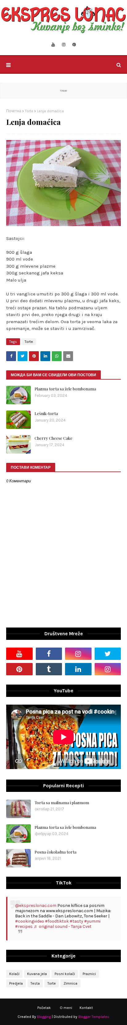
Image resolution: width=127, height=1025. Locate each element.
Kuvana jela (37, 974)
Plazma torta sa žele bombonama (65, 388)
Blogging (44, 1017)
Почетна (13, 111)
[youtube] (53, 44)
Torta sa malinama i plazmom (62, 802)
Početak (44, 1008)
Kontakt (86, 1008)
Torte (29, 111)
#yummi (92, 921)
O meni (66, 1008)
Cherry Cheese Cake (53, 438)
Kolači (14, 974)
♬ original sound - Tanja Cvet (63, 926)
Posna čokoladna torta (55, 851)
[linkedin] (78, 669)
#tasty (76, 921)
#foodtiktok (57, 921)
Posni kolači (65, 974)
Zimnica (70, 983)
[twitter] (108, 654)
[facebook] (49, 654)
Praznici (89, 974)
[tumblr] (49, 669)
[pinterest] (74, 44)
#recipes (24, 926)
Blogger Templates (93, 1017)
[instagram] (63, 44)
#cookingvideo (29, 921)
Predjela (16, 983)
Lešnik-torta (46, 413)
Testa (35, 983)
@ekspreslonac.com (35, 905)
